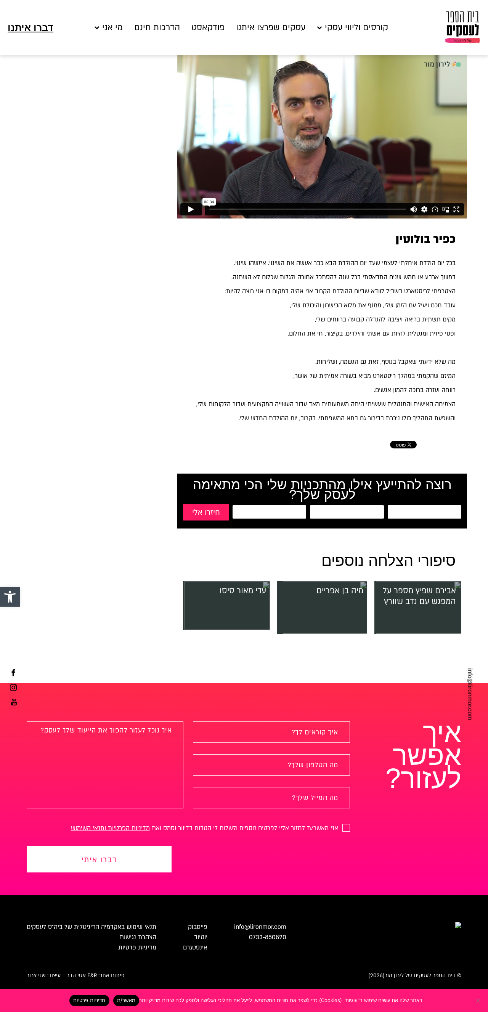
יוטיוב (200, 937)
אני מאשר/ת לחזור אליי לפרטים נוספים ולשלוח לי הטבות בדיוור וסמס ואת (205, 828)
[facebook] (13, 674)
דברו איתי (99, 860)
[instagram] (13, 688)
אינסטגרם (195, 947)
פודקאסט (208, 27)
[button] (10, 597)
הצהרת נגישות (138, 937)
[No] (478, 1000)
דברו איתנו (30, 27)
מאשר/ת (126, 1000)
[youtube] (14, 703)
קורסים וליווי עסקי (356, 27)
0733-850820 (267, 937)
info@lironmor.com (470, 694)
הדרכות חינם (157, 27)
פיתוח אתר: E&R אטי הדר (96, 975)
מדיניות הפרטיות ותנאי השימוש (110, 828)
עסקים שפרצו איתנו (271, 27)
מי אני (112, 27)
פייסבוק (197, 927)
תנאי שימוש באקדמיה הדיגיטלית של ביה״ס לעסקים (91, 927)
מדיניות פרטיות (137, 947)
